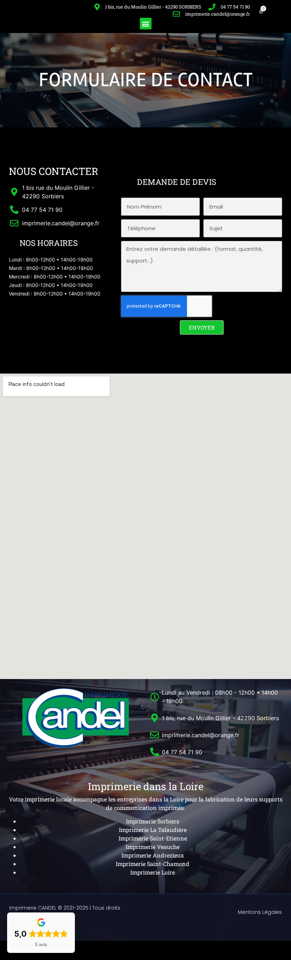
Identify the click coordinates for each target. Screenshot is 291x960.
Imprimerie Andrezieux (152, 855)
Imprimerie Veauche (153, 846)
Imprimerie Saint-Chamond (153, 863)
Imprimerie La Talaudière (153, 829)
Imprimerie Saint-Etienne (153, 838)
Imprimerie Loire (152, 872)
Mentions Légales (260, 912)
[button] (146, 23)
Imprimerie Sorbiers (152, 821)
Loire (176, 799)
